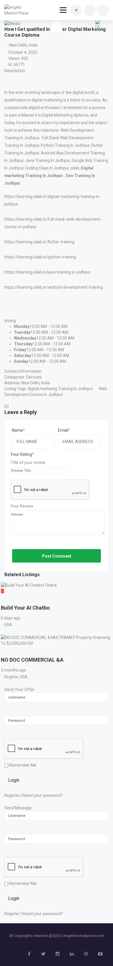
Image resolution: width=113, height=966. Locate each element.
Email (63, 430)
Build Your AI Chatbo (25, 608)
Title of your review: (28, 462)
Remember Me (22, 765)
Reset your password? (42, 795)
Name (17, 430)
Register (12, 795)
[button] (97, 32)
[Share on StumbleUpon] (97, 21)
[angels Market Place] (18, 10)
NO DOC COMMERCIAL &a (32, 660)
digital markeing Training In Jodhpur (60, 388)
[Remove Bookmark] (56, 26)
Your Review (21, 506)
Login (13, 780)
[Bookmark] (6, 599)
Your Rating (21, 454)
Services (34, 377)
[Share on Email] (97, 27)
